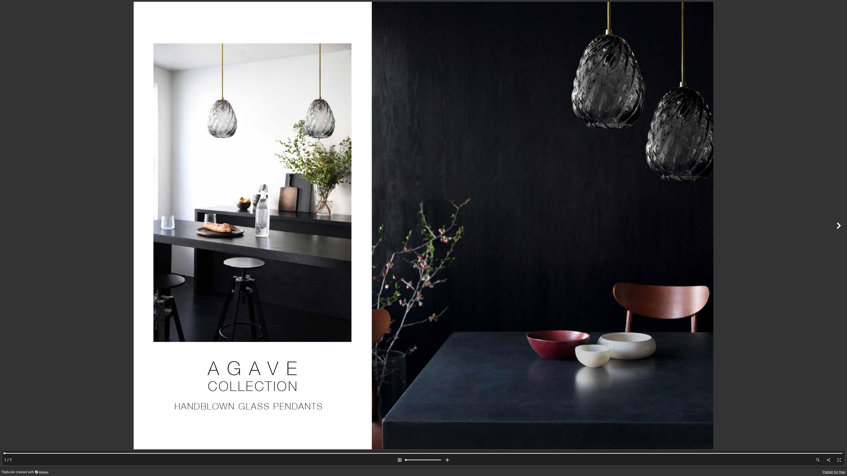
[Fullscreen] (839, 460)
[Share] (828, 460)
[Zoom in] (447, 460)
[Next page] (838, 234)
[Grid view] (399, 460)
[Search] (817, 460)
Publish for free (834, 472)
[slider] (423, 460)
